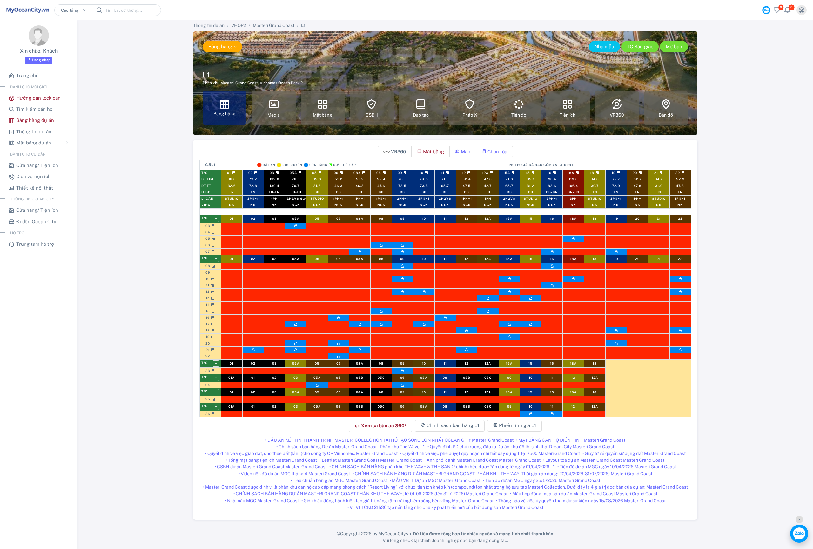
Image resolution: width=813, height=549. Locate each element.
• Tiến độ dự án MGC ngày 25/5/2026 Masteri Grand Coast (541, 480)
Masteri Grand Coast (273, 25)
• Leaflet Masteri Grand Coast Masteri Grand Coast (370, 460)
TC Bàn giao (640, 46)
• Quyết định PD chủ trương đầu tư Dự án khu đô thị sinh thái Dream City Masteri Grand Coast (520, 446)
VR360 (398, 151)
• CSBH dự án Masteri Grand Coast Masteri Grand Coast (271, 466)
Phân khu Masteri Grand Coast (230, 83)
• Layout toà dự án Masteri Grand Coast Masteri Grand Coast (603, 460)
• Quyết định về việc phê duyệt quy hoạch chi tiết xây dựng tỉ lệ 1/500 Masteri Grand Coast (490, 453)
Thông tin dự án (209, 25)
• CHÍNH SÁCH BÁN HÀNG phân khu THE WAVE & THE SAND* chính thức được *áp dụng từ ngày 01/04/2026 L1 (442, 466)
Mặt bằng (433, 151)
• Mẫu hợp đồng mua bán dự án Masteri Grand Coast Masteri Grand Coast (583, 493)
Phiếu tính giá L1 (517, 425)
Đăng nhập (41, 60)
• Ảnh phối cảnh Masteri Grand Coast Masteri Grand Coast (482, 460)
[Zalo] (799, 534)
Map (465, 151)
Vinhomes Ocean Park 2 (281, 83)
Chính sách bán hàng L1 (452, 425)
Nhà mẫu (604, 46)
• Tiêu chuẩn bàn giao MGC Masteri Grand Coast (339, 480)
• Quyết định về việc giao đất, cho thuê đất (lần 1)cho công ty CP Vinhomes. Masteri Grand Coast (301, 453)
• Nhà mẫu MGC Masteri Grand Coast (262, 500)
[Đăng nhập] (801, 10)
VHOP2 (238, 25)
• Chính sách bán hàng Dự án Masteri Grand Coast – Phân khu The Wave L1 (350, 446)
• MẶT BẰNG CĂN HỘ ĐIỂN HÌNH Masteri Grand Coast (570, 440)
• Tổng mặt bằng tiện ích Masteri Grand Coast (271, 460)
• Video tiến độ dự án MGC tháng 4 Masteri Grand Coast (294, 473)
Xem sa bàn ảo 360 (380, 425)
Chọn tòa (496, 151)
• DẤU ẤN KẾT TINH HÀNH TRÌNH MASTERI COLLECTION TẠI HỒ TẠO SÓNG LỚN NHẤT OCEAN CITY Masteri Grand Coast (389, 440)
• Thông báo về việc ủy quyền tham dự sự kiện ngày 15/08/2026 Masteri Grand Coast (581, 500)
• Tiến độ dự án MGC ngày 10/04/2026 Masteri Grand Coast (616, 466)
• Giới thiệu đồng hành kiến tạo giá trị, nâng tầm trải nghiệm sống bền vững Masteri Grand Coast (397, 500)
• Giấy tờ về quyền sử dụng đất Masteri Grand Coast (634, 453)
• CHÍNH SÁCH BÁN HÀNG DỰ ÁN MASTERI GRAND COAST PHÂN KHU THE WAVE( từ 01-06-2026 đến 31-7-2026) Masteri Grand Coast (370, 493)
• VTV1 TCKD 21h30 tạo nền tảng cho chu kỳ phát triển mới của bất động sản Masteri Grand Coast (445, 507)
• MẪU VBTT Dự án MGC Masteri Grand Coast (435, 480)
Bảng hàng (220, 46)
